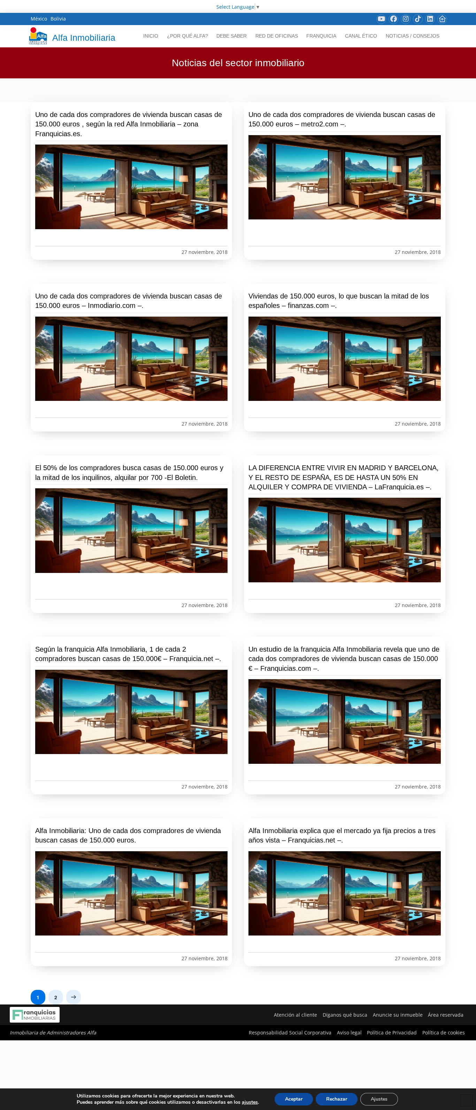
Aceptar (293, 1099)
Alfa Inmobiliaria (83, 37)
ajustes (250, 1102)
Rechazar (336, 1099)
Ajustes (379, 1099)
